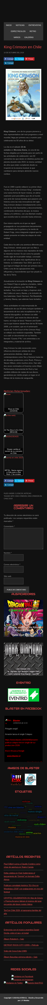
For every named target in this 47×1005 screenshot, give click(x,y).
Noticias (27, 493)
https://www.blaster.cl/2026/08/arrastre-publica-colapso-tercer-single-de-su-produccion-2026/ (21, 742)
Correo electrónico (12, 564)
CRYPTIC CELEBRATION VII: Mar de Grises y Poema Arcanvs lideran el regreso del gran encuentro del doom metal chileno (23, 901)
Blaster (16, 720)
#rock (7, 751)
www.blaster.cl (13, 756)
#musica (14, 751)
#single (21, 751)
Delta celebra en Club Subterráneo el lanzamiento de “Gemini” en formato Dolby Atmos (22, 876)
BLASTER (23, 12)
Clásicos (19, 493)
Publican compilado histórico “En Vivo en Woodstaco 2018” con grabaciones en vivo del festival (23, 888)
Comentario (9, 526)
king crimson (21, 496)
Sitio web (7, 576)
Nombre (8, 553)
